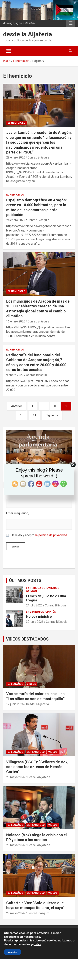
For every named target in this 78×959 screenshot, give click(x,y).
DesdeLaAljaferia (37, 704)
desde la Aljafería (27, 34)
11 (34, 415)
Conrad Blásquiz (38, 157)
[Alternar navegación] (8, 51)
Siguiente (52, 415)
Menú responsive (70, 23)
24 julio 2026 (34, 605)
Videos (31, 684)
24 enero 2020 (15, 220)
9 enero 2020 (15, 375)
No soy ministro (39, 616)
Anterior (16, 406)
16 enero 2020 (15, 321)
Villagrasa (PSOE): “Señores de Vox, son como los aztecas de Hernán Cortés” (37, 767)
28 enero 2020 (15, 157)
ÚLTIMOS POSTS (25, 580)
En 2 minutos (35, 611)
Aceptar (12, 952)
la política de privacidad (51, 535)
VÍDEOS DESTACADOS (27, 639)
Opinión (31, 591)
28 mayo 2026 (15, 777)
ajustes (36, 944)
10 (21, 415)
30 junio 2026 (34, 621)
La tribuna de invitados (42, 588)
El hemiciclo (16, 122)
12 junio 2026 (15, 704)
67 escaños (15, 684)
